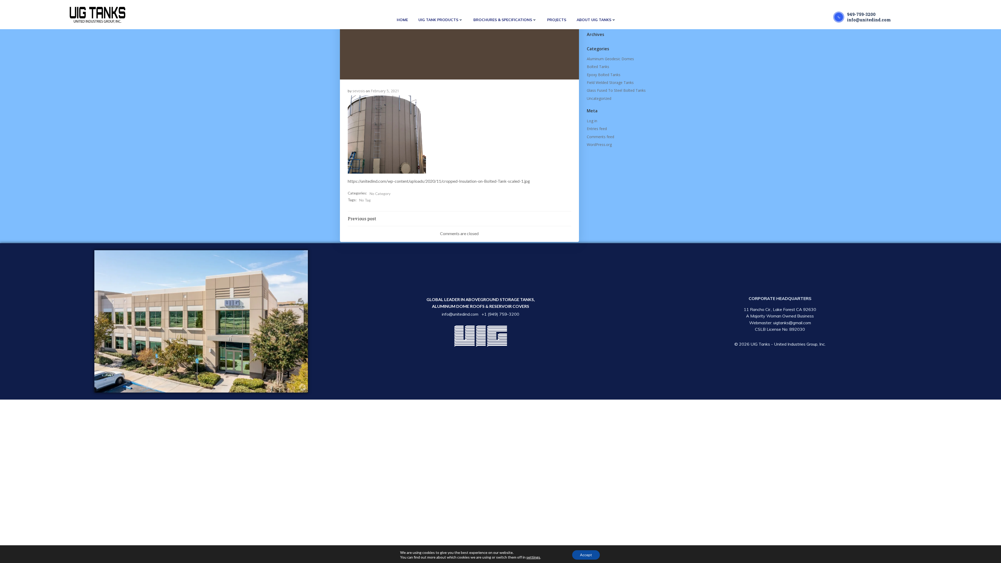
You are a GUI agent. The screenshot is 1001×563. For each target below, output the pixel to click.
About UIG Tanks (594, 19)
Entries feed (597, 128)
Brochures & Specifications (502, 19)
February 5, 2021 (385, 90)
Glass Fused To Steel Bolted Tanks (616, 90)
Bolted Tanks (598, 66)
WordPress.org (599, 144)
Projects (556, 19)
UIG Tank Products (438, 19)
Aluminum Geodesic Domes (610, 58)
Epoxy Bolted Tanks (603, 74)
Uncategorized (599, 98)
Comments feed (600, 136)
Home (402, 19)
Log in (592, 120)
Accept (586, 555)
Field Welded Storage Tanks (610, 82)
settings (533, 557)
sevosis (358, 90)
